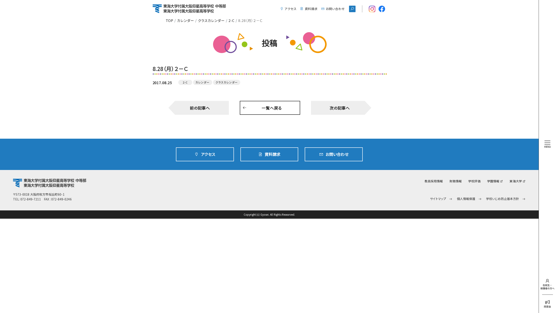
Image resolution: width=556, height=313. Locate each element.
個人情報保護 (466, 199)
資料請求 (311, 9)
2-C (231, 20)
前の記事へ (200, 108)
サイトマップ (438, 199)
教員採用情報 (434, 181)
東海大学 (516, 181)
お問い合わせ (335, 9)
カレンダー (185, 20)
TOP (170, 20)
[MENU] (547, 136)
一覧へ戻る (272, 108)
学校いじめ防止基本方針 (502, 199)
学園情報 (493, 181)
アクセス (291, 9)
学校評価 (474, 181)
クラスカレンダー (211, 20)
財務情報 (456, 181)
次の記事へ (340, 108)
